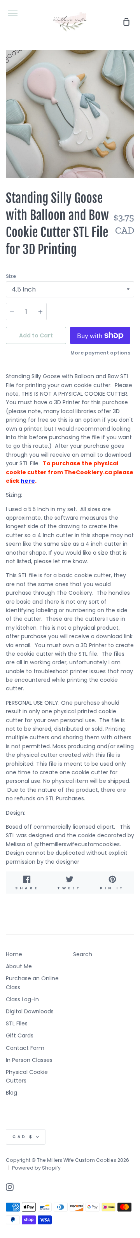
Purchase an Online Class (32, 982)
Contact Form (25, 1048)
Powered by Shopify (36, 1168)
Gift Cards (19, 1035)
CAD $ (23, 1137)
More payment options (100, 352)
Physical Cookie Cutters (27, 1076)
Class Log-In (22, 999)
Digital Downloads (30, 1011)
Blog (11, 1093)
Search (82, 954)
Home (14, 954)
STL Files (17, 1023)
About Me (19, 966)
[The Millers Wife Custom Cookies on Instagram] (10, 1187)
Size (11, 276)
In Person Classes (29, 1060)
